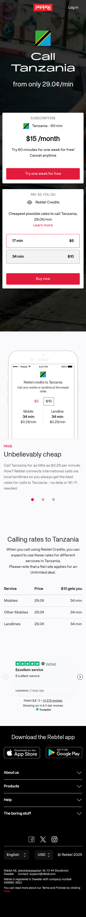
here (6, 891)
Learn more (43, 225)
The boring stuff (17, 814)
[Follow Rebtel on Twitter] (43, 839)
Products (11, 786)
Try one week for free (43, 174)
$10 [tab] (49, 401)
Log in (73, 8)
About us (11, 773)
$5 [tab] (36, 401)
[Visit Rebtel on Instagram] (54, 839)
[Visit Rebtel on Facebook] (31, 839)
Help (8, 800)
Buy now (43, 279)
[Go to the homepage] (43, 7)
